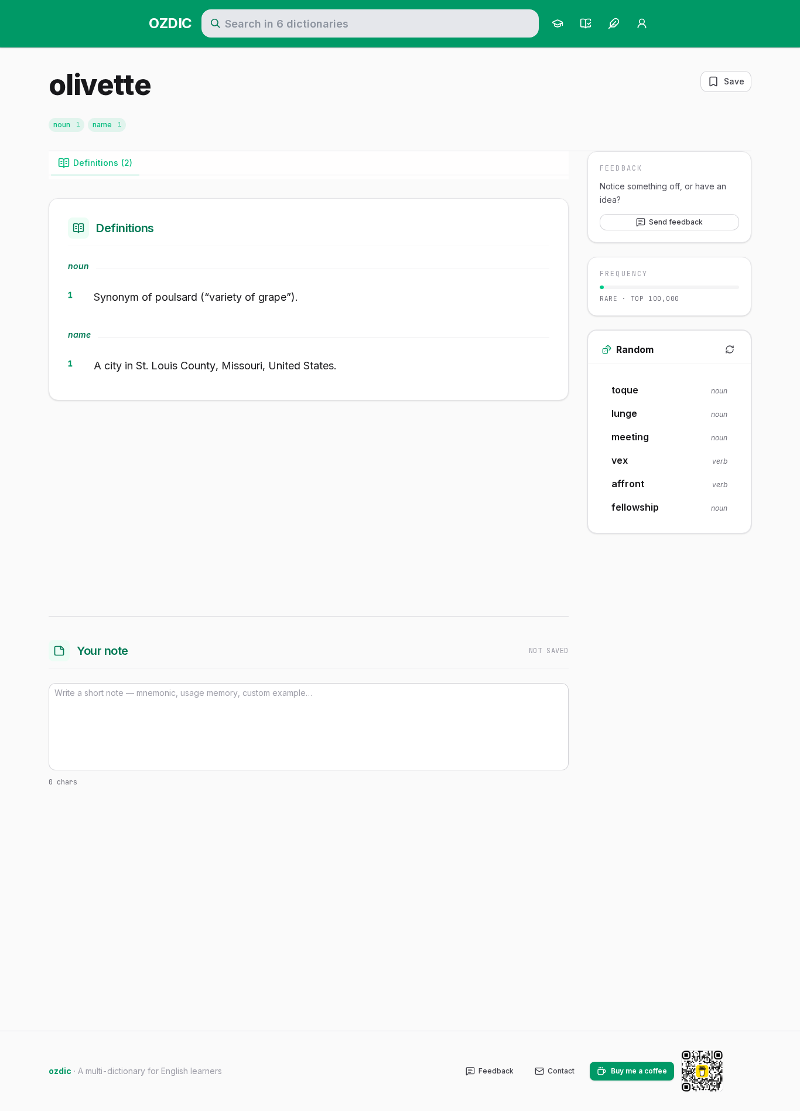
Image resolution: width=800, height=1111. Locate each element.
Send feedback (676, 221)
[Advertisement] (309, 506)
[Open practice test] (585, 23)
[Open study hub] (557, 23)
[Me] (642, 23)
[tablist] (309, 163)
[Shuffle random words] (730, 349)
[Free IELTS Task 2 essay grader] (613, 23)
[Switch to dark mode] (742, 1071)
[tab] (95, 163)
